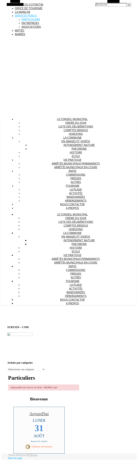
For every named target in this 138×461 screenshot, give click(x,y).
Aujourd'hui (39, 413)
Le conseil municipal (72, 119)
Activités (75, 193)
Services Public (26, 16)
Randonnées (75, 197)
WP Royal (31, 455)
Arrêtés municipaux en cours (75, 167)
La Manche (22, 12)
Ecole (76, 156)
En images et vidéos (75, 141)
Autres (76, 182)
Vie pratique (72, 160)
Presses (75, 178)
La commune (72, 137)
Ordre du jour (75, 123)
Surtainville (6, 40)
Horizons (76, 134)
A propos (72, 208)
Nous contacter (72, 204)
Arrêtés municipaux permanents (76, 163)
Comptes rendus (76, 130)
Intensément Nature (79, 145)
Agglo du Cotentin (29, 4)
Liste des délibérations (75, 126)
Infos (72, 171)
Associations (31, 27)
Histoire (76, 152)
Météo (19, 30)
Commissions (75, 175)
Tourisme (72, 186)
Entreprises (30, 23)
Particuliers (31, 19)
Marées (20, 34)
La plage (76, 189)
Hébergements (76, 200)
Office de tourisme (28, 8)
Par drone (79, 149)
